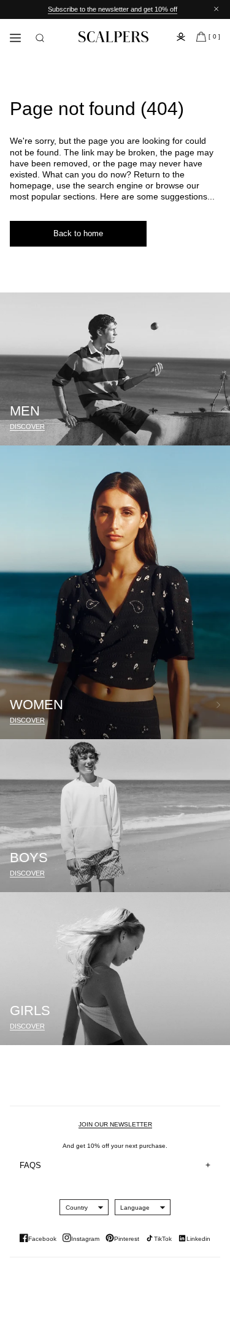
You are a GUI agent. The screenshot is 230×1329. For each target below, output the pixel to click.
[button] (40, 38)
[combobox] (77, 1207)
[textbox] (77, 1207)
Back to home (78, 233)
